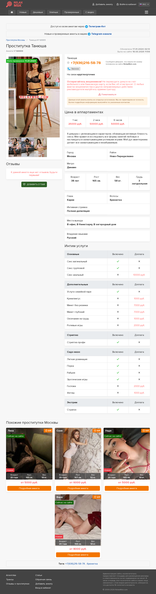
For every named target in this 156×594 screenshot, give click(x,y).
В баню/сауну (84, 224)
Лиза (11, 430)
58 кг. (118, 180)
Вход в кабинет (43, 588)
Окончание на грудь (78, 318)
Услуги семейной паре (79, 291)
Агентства (11, 575)
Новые (23, 12)
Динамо (71, 167)
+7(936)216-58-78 (86, 63)
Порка (70, 365)
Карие (70, 199)
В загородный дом (105, 224)
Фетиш (70, 392)
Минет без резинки (77, 305)
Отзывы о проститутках (17, 583)
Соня (59, 430)
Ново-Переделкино (121, 156)
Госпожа (71, 386)
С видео (89, 12)
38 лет (75, 180)
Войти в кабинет (128, 4)
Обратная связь (43, 579)
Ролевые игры (75, 325)
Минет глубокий (75, 311)
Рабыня (71, 372)
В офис (71, 224)
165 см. (96, 180)
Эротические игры (77, 379)
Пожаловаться (108, 94)
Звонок (75, 69)
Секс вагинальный (77, 261)
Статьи (38, 575)
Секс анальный (75, 274)
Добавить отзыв (36, 184)
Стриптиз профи (76, 342)
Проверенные (71, 12)
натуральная (139, 183)
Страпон (71, 409)
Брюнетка (116, 199)
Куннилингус (73, 298)
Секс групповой (75, 268)
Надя (108, 430)
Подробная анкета (29, 488)
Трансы (10, 579)
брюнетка (92, 563)
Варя (59, 497)
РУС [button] (144, 4)
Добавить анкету (104, 4)
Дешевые (38, 12)
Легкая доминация (77, 359)
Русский (71, 237)
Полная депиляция (78, 211)
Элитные (53, 12)
